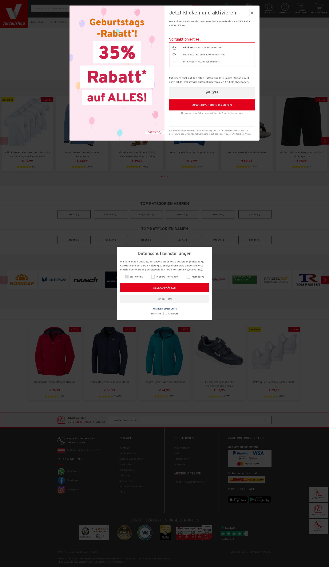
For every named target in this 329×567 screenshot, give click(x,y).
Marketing (197, 276)
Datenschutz (172, 314)
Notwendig (136, 276)
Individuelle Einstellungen (165, 309)
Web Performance (167, 276)
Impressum (156, 314)
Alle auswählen (164, 287)
